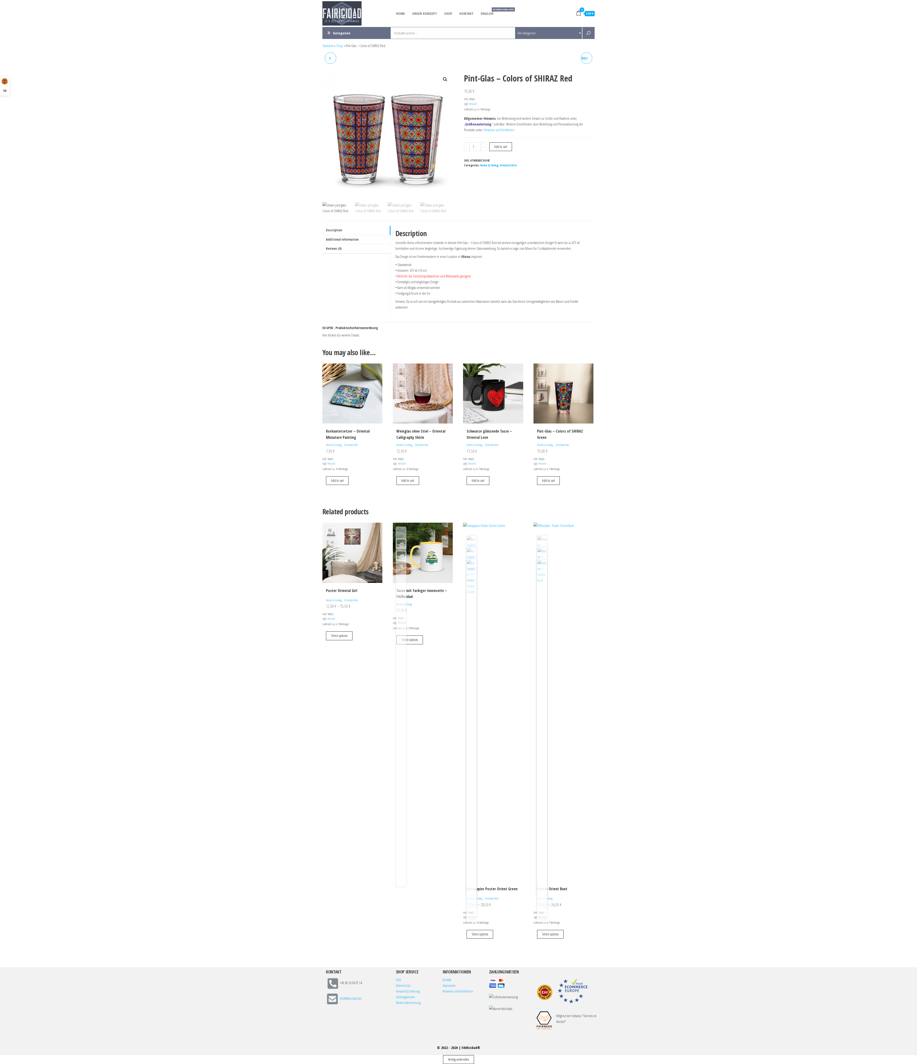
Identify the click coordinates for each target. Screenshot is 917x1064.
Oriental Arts (508, 165)
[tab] (356, 230)
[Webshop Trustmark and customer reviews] (544, 992)
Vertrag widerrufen (458, 1059)
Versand (473, 104)
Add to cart (500, 146)
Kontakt (466, 13)
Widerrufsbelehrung (408, 1002)
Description (334, 230)
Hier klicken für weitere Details (340, 335)
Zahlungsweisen (405, 996)
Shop (448, 13)
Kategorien (341, 33)
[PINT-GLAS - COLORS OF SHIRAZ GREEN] (330, 58)
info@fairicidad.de (351, 998)
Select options (339, 635)
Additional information (342, 239)
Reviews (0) (333, 248)
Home (400, 13)
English (489, 12)
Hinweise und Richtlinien (499, 129)
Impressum (449, 985)
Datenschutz (403, 985)
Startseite (327, 45)
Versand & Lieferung (408, 991)
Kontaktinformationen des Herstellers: (362, 335)
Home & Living (489, 165)
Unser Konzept (424, 13)
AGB (398, 979)
